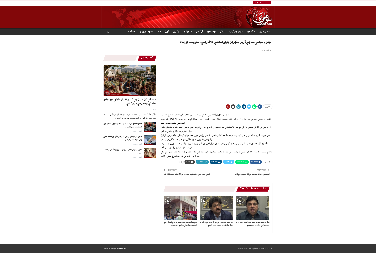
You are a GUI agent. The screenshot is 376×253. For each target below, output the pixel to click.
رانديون (176, 32)
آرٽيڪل (199, 32)
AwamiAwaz (122, 248)
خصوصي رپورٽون (146, 32)
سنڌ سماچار (251, 32)
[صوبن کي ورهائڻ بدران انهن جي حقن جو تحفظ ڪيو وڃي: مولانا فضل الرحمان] (150, 140)
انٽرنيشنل (188, 32)
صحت (159, 32)
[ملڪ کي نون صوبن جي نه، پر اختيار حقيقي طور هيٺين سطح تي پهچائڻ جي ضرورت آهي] (130, 80)
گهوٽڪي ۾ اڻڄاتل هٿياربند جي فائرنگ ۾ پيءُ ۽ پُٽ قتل (252, 174)
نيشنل (222, 32)
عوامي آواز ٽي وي (236, 32)
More (132, 32)
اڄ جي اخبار (211, 32)
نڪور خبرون (264, 32)
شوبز (167, 32)
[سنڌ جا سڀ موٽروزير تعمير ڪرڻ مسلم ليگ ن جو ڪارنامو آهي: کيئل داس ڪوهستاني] (252, 208)
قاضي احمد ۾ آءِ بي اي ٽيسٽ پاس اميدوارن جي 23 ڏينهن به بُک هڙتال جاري (187, 174)
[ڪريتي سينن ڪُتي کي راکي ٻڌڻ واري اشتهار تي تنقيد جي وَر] (150, 153)
